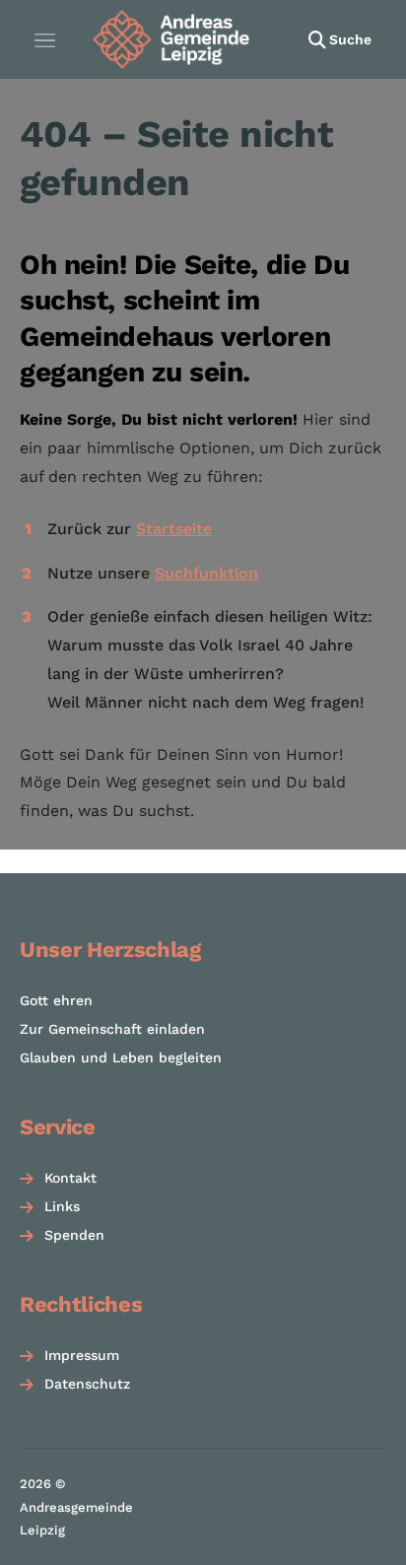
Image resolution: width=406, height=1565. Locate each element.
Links (62, 1206)
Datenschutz (87, 1384)
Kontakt (70, 1178)
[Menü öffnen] (44, 39)
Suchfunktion (206, 573)
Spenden (74, 1235)
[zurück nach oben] (366, 1531)
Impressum (81, 1355)
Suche (350, 39)
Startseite (174, 528)
